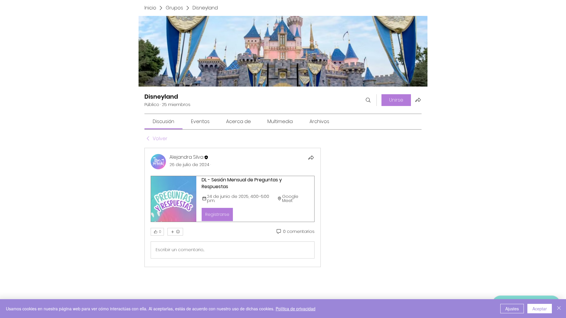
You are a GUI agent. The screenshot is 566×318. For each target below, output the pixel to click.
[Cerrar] (558, 308)
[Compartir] (311, 157)
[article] (232, 207)
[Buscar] (368, 100)
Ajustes (512, 309)
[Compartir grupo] (418, 99)
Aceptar (539, 309)
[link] (163, 121)
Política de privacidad (295, 309)
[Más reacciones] (175, 232)
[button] (233, 199)
